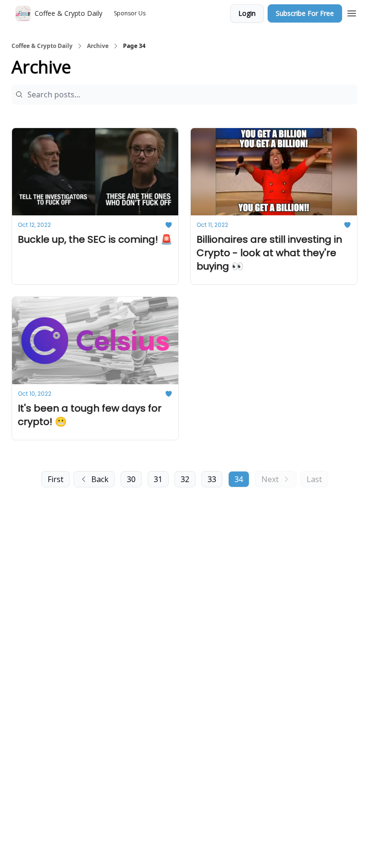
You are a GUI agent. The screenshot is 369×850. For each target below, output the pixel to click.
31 (158, 479)
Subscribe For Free (305, 13)
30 (131, 479)
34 (238, 479)
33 (212, 479)
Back (100, 479)
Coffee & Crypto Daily (42, 46)
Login (247, 13)
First (55, 479)
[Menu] (351, 12)
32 (185, 479)
